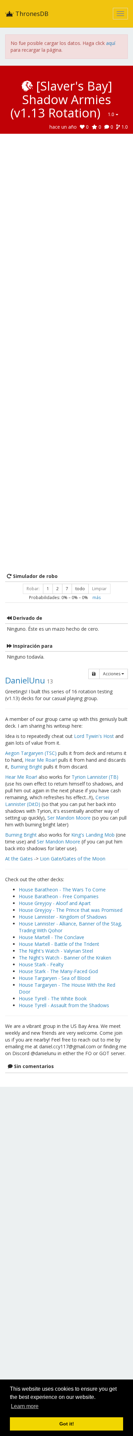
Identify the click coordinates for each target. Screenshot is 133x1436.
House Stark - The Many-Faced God (58, 971)
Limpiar (99, 589)
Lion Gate (50, 858)
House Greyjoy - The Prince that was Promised (70, 910)
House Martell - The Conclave (51, 937)
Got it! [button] (66, 1423)
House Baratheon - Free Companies (59, 896)
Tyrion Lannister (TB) (95, 777)
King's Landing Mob (93, 835)
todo (80, 589)
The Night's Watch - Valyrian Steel (56, 951)
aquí (110, 43)
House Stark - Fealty (41, 964)
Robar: (33, 589)
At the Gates (19, 858)
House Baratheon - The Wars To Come (62, 889)
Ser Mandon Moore (69, 817)
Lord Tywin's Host (94, 736)
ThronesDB (31, 14)
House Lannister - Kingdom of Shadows (63, 917)
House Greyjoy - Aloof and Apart (55, 903)
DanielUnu (25, 680)
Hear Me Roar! (41, 760)
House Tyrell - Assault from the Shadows (64, 1005)
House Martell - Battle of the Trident (59, 944)
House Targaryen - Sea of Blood (54, 978)
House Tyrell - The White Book (53, 998)
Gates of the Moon (84, 858)
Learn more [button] (25, 1406)
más (96, 597)
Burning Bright (26, 766)
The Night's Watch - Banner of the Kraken (65, 957)
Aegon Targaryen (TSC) (31, 753)
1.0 (112, 114)
